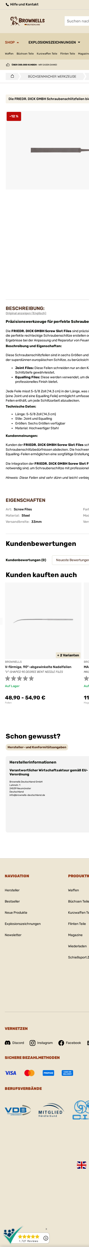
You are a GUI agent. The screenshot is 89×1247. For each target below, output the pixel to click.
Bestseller (12, 901)
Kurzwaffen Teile (47, 53)
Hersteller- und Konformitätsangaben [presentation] (37, 747)
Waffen (9, 53)
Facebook (73, 1043)
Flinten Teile (67, 53)
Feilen (8, 702)
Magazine (75, 935)
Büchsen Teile (25, 53)
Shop (10, 42)
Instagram (45, 1043)
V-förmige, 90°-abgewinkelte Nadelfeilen (38, 667)
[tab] (37, 747)
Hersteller (12, 890)
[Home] (11, 76)
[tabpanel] (43, 643)
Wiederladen (77, 946)
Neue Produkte (16, 913)
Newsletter (13, 935)
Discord (18, 1043)
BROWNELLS (13, 661)
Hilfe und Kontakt (23, 4)
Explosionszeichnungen (52, 42)
